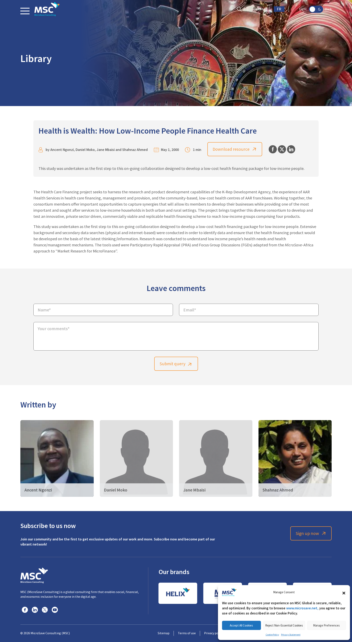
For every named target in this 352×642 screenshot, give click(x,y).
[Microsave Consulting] (47, 9)
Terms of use (187, 633)
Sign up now (307, 533)
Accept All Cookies (241, 625)
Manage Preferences (326, 625)
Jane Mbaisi (106, 149)
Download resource (231, 149)
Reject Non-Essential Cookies (284, 625)
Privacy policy (213, 633)
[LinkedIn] (34, 609)
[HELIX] (177, 593)
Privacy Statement (290, 634)
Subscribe (258, 9)
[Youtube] (54, 609)
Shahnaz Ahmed (135, 149)
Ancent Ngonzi (62, 149)
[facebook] (24, 609)
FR (279, 9)
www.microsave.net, (302, 608)
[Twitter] (44, 609)
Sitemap (163, 633)
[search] (240, 9)
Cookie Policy (272, 634)
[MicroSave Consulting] (34, 575)
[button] (344, 592)
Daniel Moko (85, 149)
